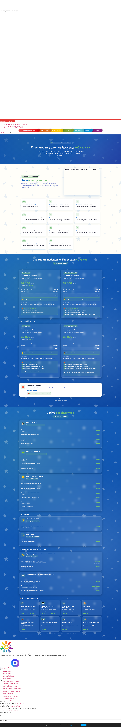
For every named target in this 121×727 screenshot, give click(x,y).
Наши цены (67, 130)
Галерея (87, 130)
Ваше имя (2, 715)
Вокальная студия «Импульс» (11, 700)
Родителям (78, 130)
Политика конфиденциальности (9, 710)
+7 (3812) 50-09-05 (15, 705)
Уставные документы (9, 675)
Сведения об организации (29, 130)
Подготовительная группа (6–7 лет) (13, 688)
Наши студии (56, 130)
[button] (12, 122)
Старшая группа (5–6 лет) (10, 686)
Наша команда (7, 673)
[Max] (15, 668)
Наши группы (44, 130)
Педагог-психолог (8, 693)
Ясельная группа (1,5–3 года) (11, 681)
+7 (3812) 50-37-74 (19, 703)
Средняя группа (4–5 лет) (10, 685)
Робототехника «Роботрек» (10, 696)
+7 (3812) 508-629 (14, 706)
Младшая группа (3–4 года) (10, 683)
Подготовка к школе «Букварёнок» (12, 691)
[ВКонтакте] (3, 668)
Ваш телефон (3, 720)
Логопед (5, 695)
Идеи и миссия (7, 671)
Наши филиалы (7, 678)
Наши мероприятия (8, 676)
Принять (83, 725)
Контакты (96, 130)
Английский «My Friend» (9, 698)
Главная (2, 132)
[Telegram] (8, 668)
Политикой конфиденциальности (70, 725)
